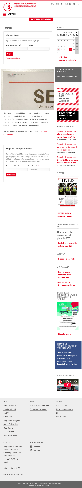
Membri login (12, 35)
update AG (40, 486)
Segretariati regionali (12, 421)
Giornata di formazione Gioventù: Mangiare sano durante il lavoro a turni (67, 160)
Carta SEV (8, 417)
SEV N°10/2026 (64, 213)
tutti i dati (62, 57)
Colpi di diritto (62, 406)
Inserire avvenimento (67, 60)
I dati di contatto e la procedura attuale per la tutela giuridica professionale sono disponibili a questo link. (67, 358)
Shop (58, 413)
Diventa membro (41, 19)
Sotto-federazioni (11, 424)
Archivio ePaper (65, 217)
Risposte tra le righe (66, 259)
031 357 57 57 (13, 459)
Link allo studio (64, 334)
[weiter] (76, 32)
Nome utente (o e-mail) (13, 45)
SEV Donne (8, 428)
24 (58, 49)
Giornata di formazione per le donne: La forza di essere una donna (67, 147)
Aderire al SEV (10, 406)
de (52, 4)
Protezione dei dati (54, 483)
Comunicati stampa (38, 409)
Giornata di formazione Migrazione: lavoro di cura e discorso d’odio (66, 134)
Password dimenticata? (13, 58)
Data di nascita (33, 166)
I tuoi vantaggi (10, 409)
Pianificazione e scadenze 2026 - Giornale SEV (65, 275)
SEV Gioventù (9, 432)
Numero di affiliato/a (12, 166)
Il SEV (6, 413)
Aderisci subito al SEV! (68, 77)
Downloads (61, 417)
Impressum (43, 483)
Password (31, 45)
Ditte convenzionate (64, 409)
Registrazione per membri (19, 149)
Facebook (37, 447)
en (66, 4)
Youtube (36, 451)
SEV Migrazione (10, 435)
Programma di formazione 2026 (67, 116)
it (62, 4)
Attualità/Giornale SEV (39, 406)
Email (6, 462)
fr (57, 4)
